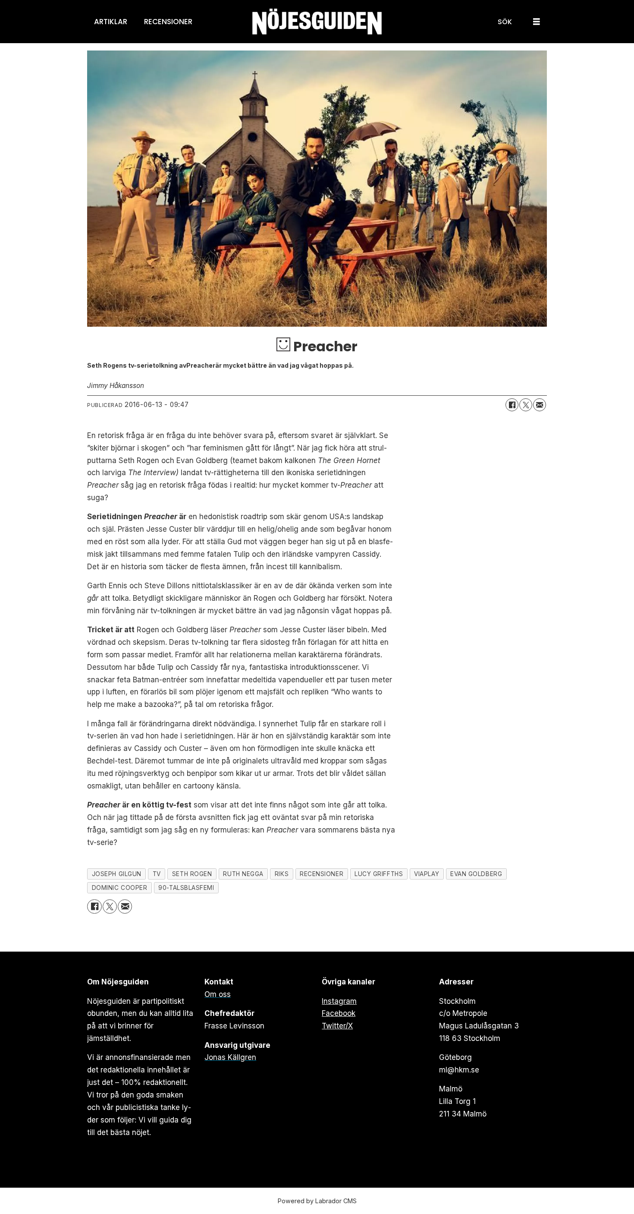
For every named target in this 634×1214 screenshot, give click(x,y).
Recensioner (168, 21)
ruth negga (243, 873)
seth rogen (192, 873)
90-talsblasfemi (186, 887)
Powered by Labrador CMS (317, 1201)
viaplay (426, 873)
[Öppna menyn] (536, 22)
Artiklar (110, 21)
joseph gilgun (116, 873)
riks (282, 873)
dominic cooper (120, 887)
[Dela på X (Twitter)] (525, 404)
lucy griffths (379, 873)
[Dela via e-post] (539, 404)
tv (157, 873)
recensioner (321, 873)
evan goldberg (476, 873)
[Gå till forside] (317, 22)
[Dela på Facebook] (511, 404)
